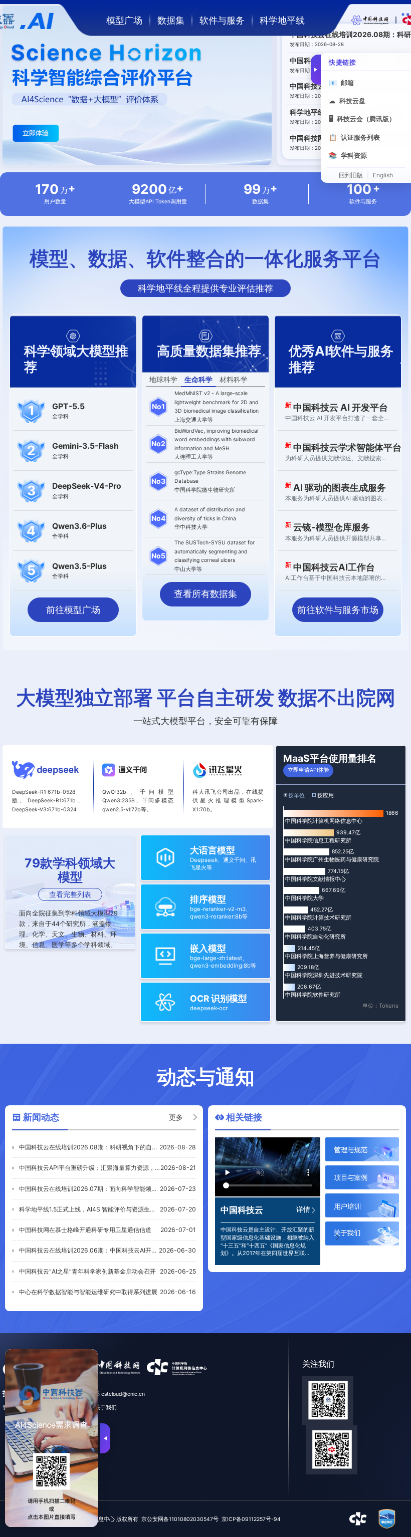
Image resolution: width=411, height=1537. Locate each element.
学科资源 (348, 155)
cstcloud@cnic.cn (123, 1394)
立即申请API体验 (308, 770)
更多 (176, 1117)
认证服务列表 (354, 137)
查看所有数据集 (205, 593)
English (383, 175)
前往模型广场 (73, 609)
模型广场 (124, 21)
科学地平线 (282, 21)
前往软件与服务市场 (337, 609)
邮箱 (341, 83)
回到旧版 (351, 175)
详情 (303, 1209)
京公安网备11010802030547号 (180, 1519)
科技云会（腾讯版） (362, 119)
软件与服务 (222, 21)
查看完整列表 (70, 894)
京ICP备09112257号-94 (251, 1519)
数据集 (170, 21)
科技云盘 (347, 101)
